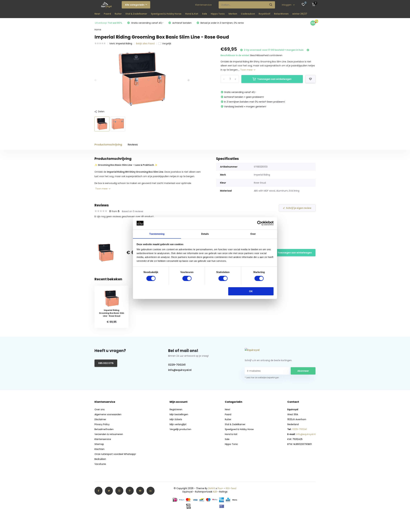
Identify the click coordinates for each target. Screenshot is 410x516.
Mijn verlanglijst (178, 424)
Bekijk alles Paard (145, 43)
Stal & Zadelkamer (136, 13)
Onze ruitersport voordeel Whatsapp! (115, 454)
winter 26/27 (299, 13)
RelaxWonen (281, 13)
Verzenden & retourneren (108, 434)
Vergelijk (166, 43)
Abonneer (303, 370)
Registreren (176, 409)
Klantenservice (203, 4)
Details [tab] (205, 233)
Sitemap (99, 444)
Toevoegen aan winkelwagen (274, 79)
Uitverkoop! (108, 22)
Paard (107, 13)
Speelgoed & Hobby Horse (166, 13)
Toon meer (246, 69)
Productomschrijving (108, 144)
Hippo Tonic (218, 13)
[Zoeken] (271, 4)
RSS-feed (231, 488)
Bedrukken (100, 459)
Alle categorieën (134, 4)
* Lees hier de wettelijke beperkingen (262, 377)
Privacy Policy (102, 424)
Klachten (99, 449)
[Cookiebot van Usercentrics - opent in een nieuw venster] (260, 223)
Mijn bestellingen (179, 414)
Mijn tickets (176, 419)
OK (251, 291)
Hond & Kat (191, 13)
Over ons (99, 409)
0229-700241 (177, 365)
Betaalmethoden (104, 429)
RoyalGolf (264, 13)
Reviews (133, 144)
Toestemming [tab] (156, 233)
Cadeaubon (248, 13)
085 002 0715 (106, 363)
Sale (204, 13)
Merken (233, 13)
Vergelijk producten (180, 429)
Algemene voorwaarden (107, 414)
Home (97, 29)
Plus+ (220, 488)
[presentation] (95, 80)
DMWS (211, 488)
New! (97, 13)
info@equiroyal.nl (179, 370)
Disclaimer (100, 419)
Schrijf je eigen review (298, 208)
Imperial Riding (124, 43)
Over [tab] (253, 233)
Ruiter (118, 13)
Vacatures (100, 464)
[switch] (187, 278)
